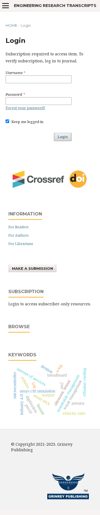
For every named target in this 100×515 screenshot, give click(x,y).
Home (11, 25)
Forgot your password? (25, 107)
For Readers (18, 226)
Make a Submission (32, 268)
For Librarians (20, 243)
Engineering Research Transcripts (55, 5)
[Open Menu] (5, 5)
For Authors (18, 235)
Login (63, 137)
